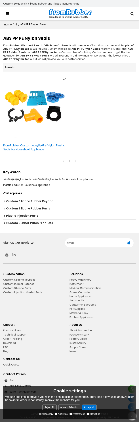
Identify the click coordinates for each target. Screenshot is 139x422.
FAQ (5, 347)
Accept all (89, 407)
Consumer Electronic (83, 304)
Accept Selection (69, 407)
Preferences (78, 414)
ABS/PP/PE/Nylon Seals (17, 179)
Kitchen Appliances (82, 317)
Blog (6, 351)
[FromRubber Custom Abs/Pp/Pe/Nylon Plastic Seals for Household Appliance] (35, 107)
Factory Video (12, 330)
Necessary (47, 414)
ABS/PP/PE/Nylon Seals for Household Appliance (63, 179)
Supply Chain (78, 347)
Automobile (77, 300)
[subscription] (128, 242)
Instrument (77, 284)
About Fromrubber (81, 330)
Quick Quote (11, 364)
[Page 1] (63, 161)
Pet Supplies (77, 309)
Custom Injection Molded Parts (22, 292)
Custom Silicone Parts (17, 288)
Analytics (63, 414)
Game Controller (80, 292)
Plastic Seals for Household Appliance (26, 185)
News (73, 351)
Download (9, 343)
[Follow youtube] (6, 254)
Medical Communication (85, 288)
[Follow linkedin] (14, 254)
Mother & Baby (79, 313)
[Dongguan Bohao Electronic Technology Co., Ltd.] (70, 13)
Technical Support (14, 334)
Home (8, 24)
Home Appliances (81, 296)
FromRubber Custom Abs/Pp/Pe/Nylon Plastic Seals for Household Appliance (34, 147)
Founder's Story (79, 334)
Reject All (49, 407)
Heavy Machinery (80, 280)
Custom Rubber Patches (18, 284)
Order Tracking (12, 339)
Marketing (95, 414)
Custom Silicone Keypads (19, 280)
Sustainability (78, 343)
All (16, 24)
